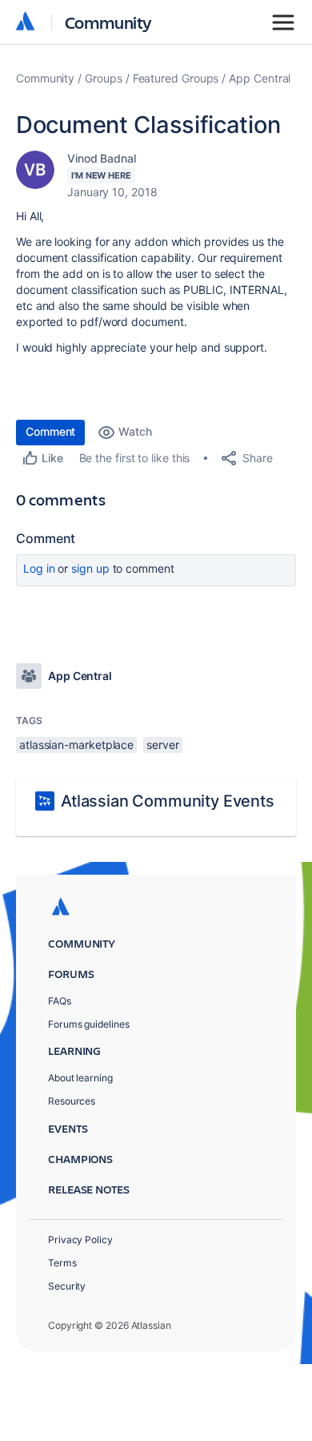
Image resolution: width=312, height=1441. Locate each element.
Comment (50, 431)
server (162, 744)
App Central (259, 78)
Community (108, 22)
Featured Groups (176, 78)
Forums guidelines (89, 1024)
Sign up (90, 568)
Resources (71, 1101)
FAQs (59, 1001)
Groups (103, 78)
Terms (62, 1263)
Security (67, 1286)
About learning (80, 1078)
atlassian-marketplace (76, 744)
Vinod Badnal (101, 158)
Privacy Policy (80, 1240)
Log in (39, 568)
